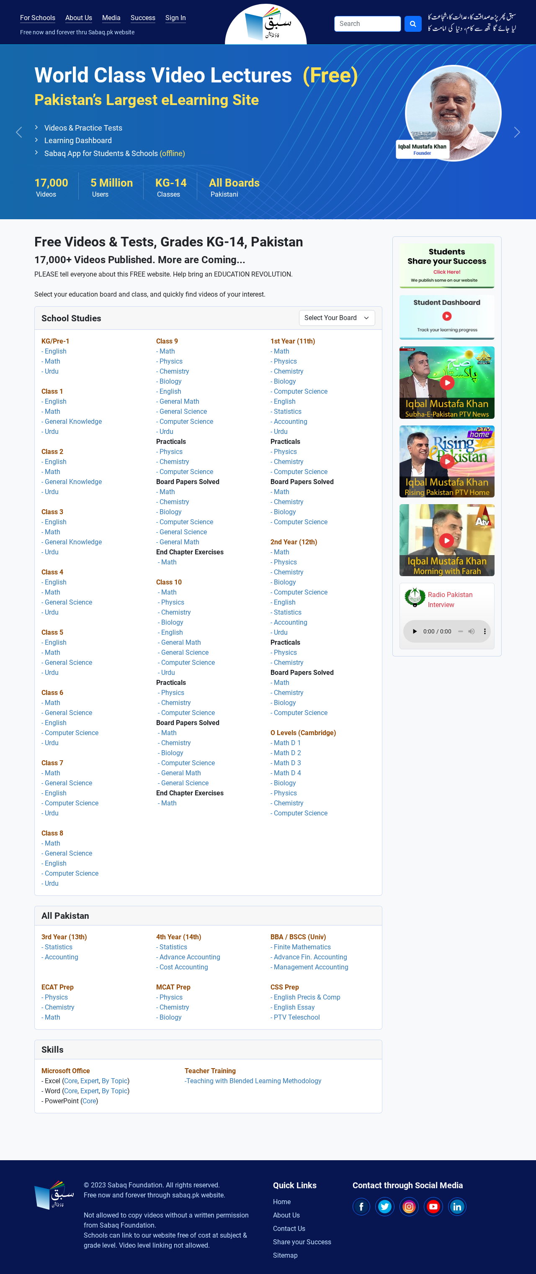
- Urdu (50, 371)
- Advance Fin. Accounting (309, 957)
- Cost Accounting (182, 967)
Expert (89, 1081)
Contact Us (289, 1229)
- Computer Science (69, 733)
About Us (78, 18)
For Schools (37, 18)
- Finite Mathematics (301, 947)
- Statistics (286, 411)
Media (111, 18)
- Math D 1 (286, 743)
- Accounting (289, 422)
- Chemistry (172, 371)
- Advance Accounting (188, 957)
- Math (50, 361)
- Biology (169, 381)
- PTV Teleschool (295, 1017)
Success (143, 18)
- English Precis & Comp (305, 997)
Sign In (175, 18)
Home (282, 1202)
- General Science (66, 602)
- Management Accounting (309, 967)
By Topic (114, 1081)
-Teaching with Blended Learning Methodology (253, 1081)
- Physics (169, 361)
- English (54, 351)
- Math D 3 (286, 763)
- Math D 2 (286, 753)
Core (70, 1081)
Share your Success (302, 1242)
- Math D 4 (286, 773)
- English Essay (293, 1007)
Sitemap (285, 1255)
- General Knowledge (71, 422)
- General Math (177, 401)
